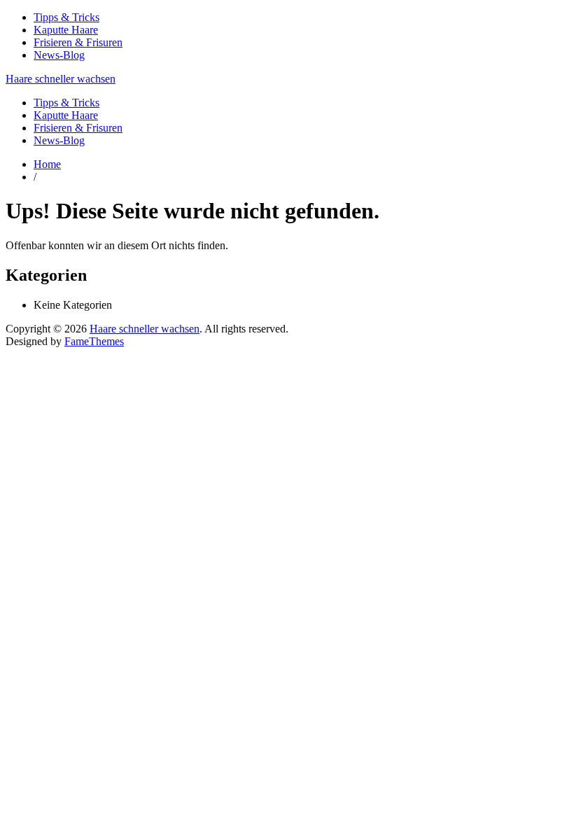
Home (47, 164)
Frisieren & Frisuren (78, 42)
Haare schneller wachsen (60, 79)
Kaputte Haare (66, 30)
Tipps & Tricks (66, 17)
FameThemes (94, 341)
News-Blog (59, 55)
